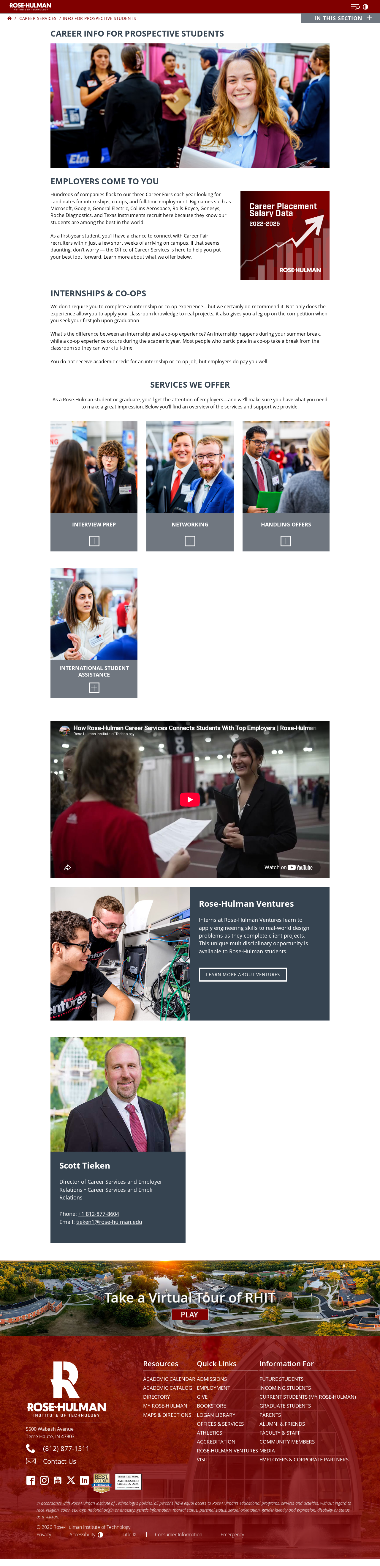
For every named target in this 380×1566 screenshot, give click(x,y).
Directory (156, 1396)
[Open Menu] (355, 7)
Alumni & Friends (282, 1423)
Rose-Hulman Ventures (227, 1450)
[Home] (9, 18)
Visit (202, 1459)
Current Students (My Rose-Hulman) (307, 1396)
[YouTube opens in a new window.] (57, 1480)
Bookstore (211, 1405)
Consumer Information (178, 1534)
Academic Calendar (169, 1378)
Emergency (232, 1534)
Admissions (212, 1378)
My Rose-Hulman (165, 1405)
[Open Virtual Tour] (190, 1298)
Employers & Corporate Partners (304, 1459)
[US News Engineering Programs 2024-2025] (101, 1480)
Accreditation (216, 1441)
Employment (213, 1387)
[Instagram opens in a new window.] (44, 1480)
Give (202, 1396)
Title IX (130, 1534)
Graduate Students (285, 1405)
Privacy (44, 1534)
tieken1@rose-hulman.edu (109, 1221)
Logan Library (216, 1414)
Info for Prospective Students (99, 18)
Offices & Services (220, 1423)
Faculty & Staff (279, 1432)
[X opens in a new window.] (71, 1480)
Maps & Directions (167, 1414)
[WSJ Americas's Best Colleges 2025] (128, 1480)
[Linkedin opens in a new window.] (84, 1480)
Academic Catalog (167, 1387)
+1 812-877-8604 (98, 1213)
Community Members (287, 1441)
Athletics (209, 1432)
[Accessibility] (366, 7)
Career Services (38, 18)
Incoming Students (285, 1387)
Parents (270, 1414)
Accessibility (82, 1534)
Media (267, 1450)
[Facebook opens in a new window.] (31, 1480)
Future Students (281, 1378)
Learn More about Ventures (243, 974)
